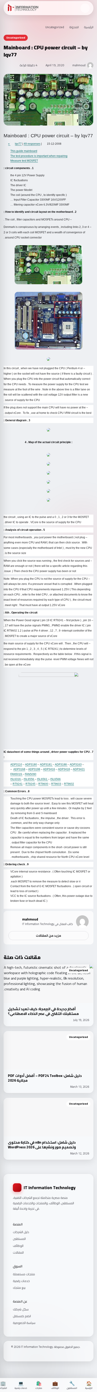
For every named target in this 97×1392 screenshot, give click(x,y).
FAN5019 (16, 774)
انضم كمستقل (22, 1316)
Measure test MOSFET (24, 160)
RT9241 (18, 783)
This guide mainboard (23, 151)
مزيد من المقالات (48, 936)
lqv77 (18, 143)
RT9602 (69, 783)
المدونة (74, 27)
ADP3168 (19, 769)
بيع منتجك (19, 1288)
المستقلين (19, 1239)
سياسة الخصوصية (24, 1323)
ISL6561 (42, 779)
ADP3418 (64, 769)
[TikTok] (24, 1354)
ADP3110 (16, 764)
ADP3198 (34, 769)
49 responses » (24, 143)
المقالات (18, 1252)
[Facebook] (12, 1354)
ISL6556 (29, 779)
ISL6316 (15, 779)
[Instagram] (18, 1354)
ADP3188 (61, 764)
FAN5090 (30, 774)
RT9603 (56, 783)
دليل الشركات (21, 1232)
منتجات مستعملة (24, 1274)
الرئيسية (88, 27)
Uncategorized (54, 27)
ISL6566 (55, 779)
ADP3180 (31, 764)
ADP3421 (79, 769)
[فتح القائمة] (85, 8)
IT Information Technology (50, 1188)
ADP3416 (49, 769)
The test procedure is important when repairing (38, 156)
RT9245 (30, 783)
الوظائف (18, 1246)
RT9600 (43, 783)
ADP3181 (46, 764)
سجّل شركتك (21, 1309)
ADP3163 (76, 764)
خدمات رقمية (21, 1281)
